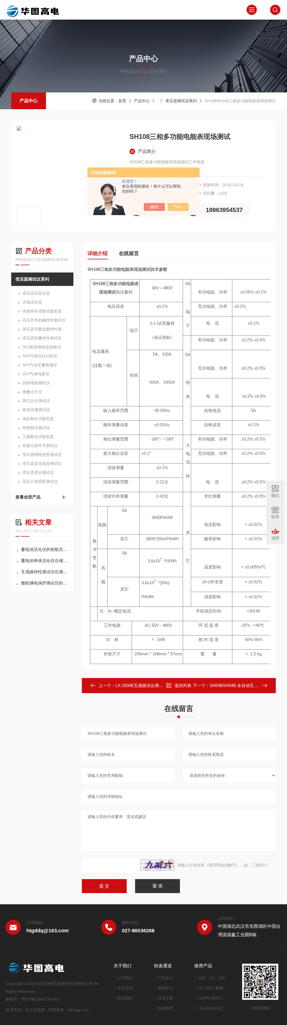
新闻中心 (165, 988)
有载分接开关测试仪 (40, 445)
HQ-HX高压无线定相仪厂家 (213, 1008)
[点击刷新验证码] (157, 865)
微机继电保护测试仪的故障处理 (45, 583)
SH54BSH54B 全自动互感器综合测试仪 (246, 685)
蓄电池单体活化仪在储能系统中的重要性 (45, 560)
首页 (122, 101)
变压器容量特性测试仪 (42, 338)
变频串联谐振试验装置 (42, 311)
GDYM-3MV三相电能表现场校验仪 (213, 998)
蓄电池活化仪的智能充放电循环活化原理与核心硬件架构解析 (45, 549)
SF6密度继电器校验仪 (41, 347)
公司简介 (125, 978)
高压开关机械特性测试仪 (44, 320)
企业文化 (125, 988)
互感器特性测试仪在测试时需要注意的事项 (45, 571)
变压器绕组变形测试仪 (42, 454)
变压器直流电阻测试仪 (42, 463)
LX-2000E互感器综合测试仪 (141, 685)
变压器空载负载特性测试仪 (45, 329)
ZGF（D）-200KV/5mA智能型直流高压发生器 (213, 978)
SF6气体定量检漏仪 (39, 365)
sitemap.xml (78, 1010)
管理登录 (56, 1010)
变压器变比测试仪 (38, 472)
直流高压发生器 (36, 293)
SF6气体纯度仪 (35, 374)
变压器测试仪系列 (181, 101)
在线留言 (129, 253)
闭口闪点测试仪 (36, 401)
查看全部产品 (28, 497)
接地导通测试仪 (36, 409)
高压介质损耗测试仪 (40, 481)
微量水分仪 (32, 392)
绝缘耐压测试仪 (36, 427)
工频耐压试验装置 (38, 436)
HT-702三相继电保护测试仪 (213, 988)
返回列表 (183, 685)
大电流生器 (32, 302)
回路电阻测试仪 (36, 383)
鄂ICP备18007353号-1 (41, 999)
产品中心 (29, 100)
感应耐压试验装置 (38, 418)
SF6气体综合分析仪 (39, 356)
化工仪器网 (35, 1010)
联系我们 (125, 998)
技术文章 (165, 998)
